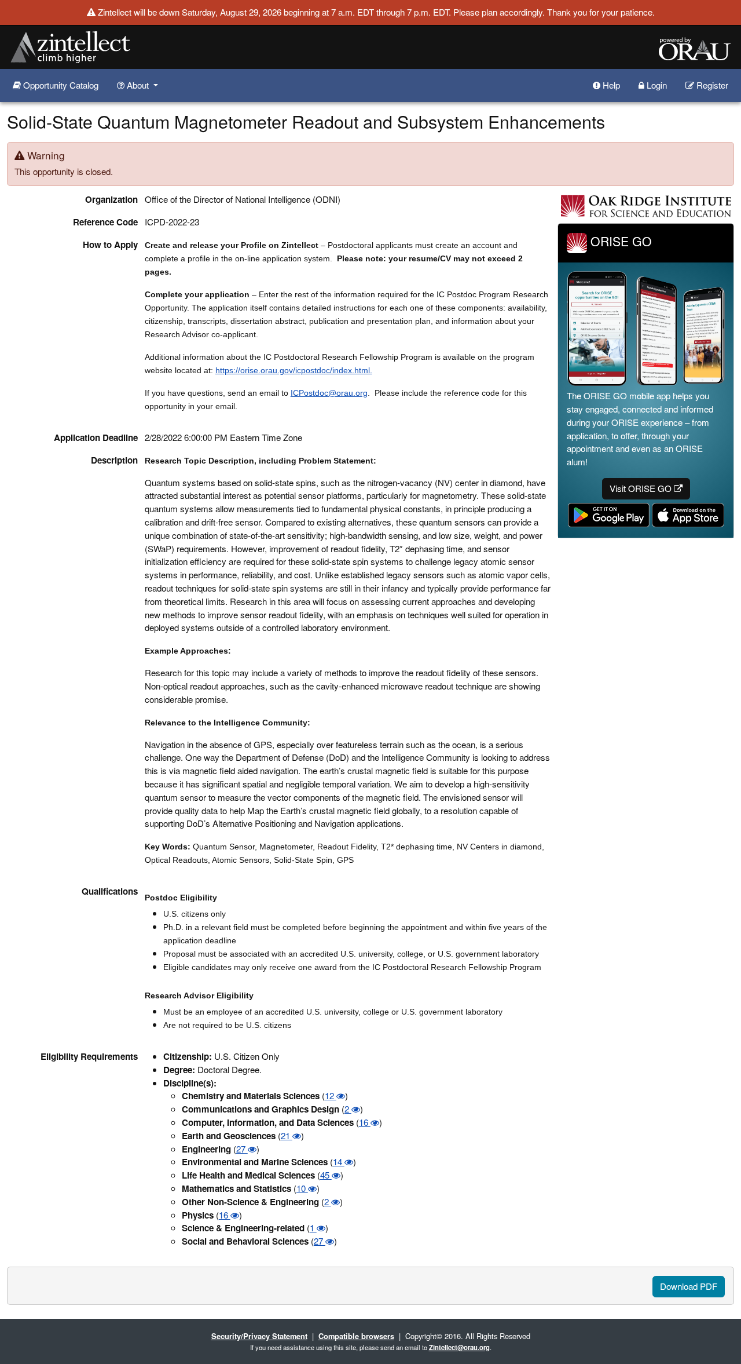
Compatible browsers (356, 1335)
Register (711, 85)
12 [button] (330, 1095)
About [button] (137, 85)
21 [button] (286, 1135)
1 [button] (313, 1227)
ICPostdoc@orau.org (329, 392)
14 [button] (338, 1161)
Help (610, 85)
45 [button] (326, 1175)
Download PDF (688, 1286)
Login (655, 85)
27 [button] (242, 1149)
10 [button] (302, 1188)
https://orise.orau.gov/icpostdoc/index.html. (293, 370)
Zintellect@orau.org (459, 1347)
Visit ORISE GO (642, 488)
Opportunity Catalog (59, 85)
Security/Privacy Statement (259, 1335)
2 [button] (347, 1109)
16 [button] (364, 1122)
